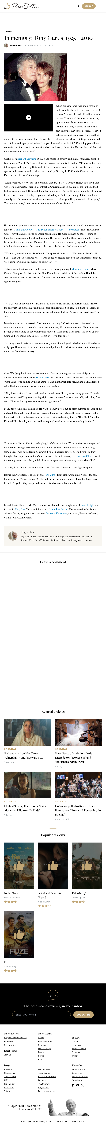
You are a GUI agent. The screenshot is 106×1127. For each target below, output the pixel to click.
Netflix (75, 1041)
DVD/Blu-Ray (44, 1069)
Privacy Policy (77, 1121)
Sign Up (7, 1055)
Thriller (75, 1056)
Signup (89, 6)
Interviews (8, 31)
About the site (78, 1069)
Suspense (76, 1052)
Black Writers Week (47, 1076)
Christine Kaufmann (56, 513)
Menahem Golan (80, 269)
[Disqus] (53, 665)
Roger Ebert (16, 45)
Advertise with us (80, 1076)
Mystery (75, 1038)
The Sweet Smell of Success (51, 229)
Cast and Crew (10, 1045)
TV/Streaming (44, 1084)
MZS (6, 1080)
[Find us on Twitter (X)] (82, 1085)
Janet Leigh (87, 505)
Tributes (7, 1091)
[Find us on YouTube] (77, 1085)
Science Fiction (79, 1048)
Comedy (42, 1045)
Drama (41, 1052)
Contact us (77, 1073)
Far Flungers (9, 1084)
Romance (76, 1045)
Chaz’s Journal (10, 1073)
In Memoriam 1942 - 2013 (30, 1109)
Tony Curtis (50, 474)
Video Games (44, 1073)
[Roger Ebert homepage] (21, 6)
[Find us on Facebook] (73, 1085)
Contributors (77, 1080)
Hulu (40, 1059)
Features (42, 1080)
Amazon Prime (45, 1041)
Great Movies (10, 1076)
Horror (41, 1056)
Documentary (44, 1048)
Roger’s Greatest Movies (15, 1038)
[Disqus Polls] (53, 601)
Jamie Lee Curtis (58, 509)
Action (41, 1038)
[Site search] (78, 6)
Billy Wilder (42, 377)
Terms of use (61, 1121)
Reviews (8, 1069)
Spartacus (74, 229)
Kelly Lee (20, 509)
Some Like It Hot (23, 229)
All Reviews (9, 1041)
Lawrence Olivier (84, 456)
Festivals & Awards (46, 1091)
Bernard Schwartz (26, 158)
